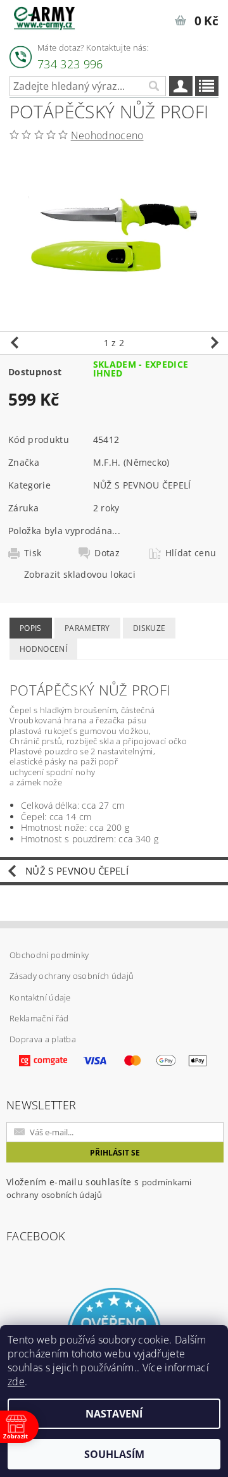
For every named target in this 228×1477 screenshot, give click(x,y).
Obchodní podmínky (49, 955)
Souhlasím (114, 1454)
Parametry (87, 628)
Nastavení (114, 1414)
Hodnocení (43, 649)
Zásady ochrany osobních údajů (72, 976)
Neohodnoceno (107, 135)
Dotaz (107, 553)
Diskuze (149, 628)
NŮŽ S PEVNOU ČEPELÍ (142, 485)
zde (16, 1381)
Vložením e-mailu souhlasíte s (99, 1188)
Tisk (32, 553)
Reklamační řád (39, 1018)
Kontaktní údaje (40, 997)
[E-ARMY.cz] (44, 16)
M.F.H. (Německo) (131, 462)
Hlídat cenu (191, 553)
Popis (31, 628)
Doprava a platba (43, 1039)
